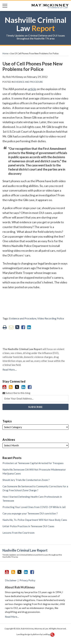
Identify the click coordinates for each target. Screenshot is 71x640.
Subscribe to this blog (17, 392)
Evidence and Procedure (28, 82)
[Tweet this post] (17, 327)
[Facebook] (30, 387)
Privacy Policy (27, 580)
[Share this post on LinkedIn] (29, 327)
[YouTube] (4, 387)
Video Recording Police (50, 318)
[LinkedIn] (23, 387)
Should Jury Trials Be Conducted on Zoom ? (26, 479)
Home (5, 53)
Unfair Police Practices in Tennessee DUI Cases (28, 526)
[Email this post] (11, 327)
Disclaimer (11, 580)
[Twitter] (17, 387)
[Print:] (5, 327)
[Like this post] (23, 327)
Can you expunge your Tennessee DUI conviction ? (30, 513)
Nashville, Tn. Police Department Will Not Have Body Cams (34, 519)
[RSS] (11, 387)
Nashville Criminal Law (35, 24)
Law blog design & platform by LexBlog (33, 634)
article (32, 89)
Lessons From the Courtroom (18, 532)
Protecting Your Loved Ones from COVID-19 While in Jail (34, 507)
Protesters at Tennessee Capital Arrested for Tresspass (33, 463)
